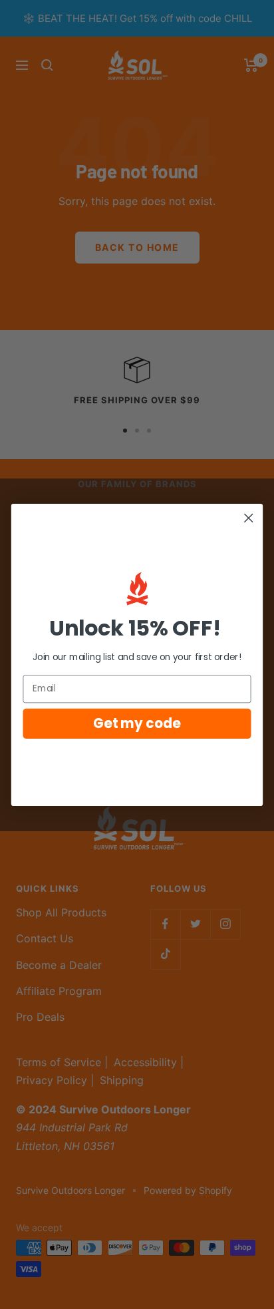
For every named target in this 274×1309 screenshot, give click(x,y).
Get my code (137, 722)
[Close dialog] (248, 517)
